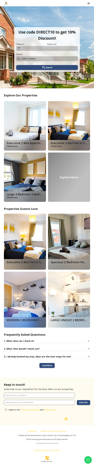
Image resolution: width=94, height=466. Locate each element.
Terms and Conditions (30, 410)
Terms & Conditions (41, 450)
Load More (47, 365)
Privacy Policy (49, 410)
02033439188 (32, 431)
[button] (47, 58)
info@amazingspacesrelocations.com (54, 431)
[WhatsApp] (66, 418)
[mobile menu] (88, 3)
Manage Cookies (63, 454)
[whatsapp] (88, 460)
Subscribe (83, 402)
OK (80, 454)
